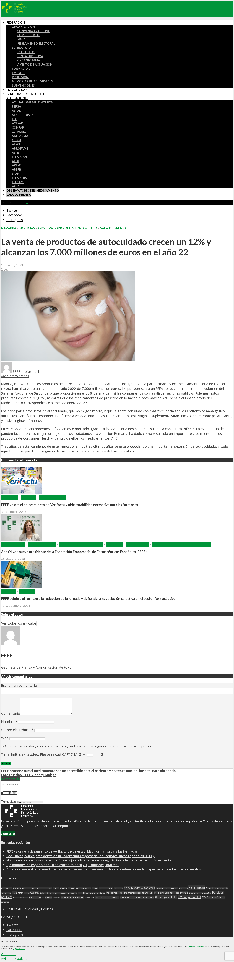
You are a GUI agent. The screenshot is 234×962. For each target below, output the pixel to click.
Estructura (21, 48)
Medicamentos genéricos (166, 892)
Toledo (87, 897)
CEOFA (16, 140)
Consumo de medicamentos (167, 888)
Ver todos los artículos (18, 623)
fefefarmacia (30, 371)
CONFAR (18, 127)
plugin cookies (18, 948)
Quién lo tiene (35, 897)
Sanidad (48, 897)
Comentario (10, 713)
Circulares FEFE (42, 544)
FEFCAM (18, 182)
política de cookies (196, 946)
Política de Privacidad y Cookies (29, 909)
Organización (23, 27)
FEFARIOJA (19, 178)
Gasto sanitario (52, 893)
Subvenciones (23, 85)
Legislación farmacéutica (68, 893)
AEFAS (16, 110)
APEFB (16, 169)
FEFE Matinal (137, 544)
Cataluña (95, 888)
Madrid (81, 893)
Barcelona (71, 888)
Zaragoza (5, 902)
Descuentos (183, 888)
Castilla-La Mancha (83, 888)
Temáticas (9, 801)
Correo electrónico (17, 729)
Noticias (27, 228)
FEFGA (16, 106)
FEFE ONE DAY (16, 90)
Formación (21, 69)
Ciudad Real (118, 888)
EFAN (16, 173)
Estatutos (26, 52)
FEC (14, 119)
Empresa (18, 73)
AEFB (15, 152)
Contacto (8, 833)
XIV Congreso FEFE (190, 897)
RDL (43, 897)
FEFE (16, 371)
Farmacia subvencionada (217, 888)
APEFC (16, 165)
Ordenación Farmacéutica (200, 893)
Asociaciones (17, 98)
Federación (15, 22)
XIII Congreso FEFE (166, 897)
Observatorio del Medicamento (32, 190)
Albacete (56, 888)
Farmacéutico (6, 893)
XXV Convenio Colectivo (213, 897)
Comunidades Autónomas (139, 888)
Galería (34, 892)
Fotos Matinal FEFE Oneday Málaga (28, 775)
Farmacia (9, 497)
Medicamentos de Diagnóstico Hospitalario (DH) (129, 892)
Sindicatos (56, 897)
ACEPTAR (8, 953)
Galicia (43, 893)
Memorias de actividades (32, 81)
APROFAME (20, 148)
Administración (6, 888)
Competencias (28, 35)
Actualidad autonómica (32, 102)
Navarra (8, 228)
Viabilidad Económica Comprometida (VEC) (137, 897)
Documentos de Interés (81, 544)
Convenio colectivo (33, 31)
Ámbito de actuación (35, 64)
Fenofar (27, 893)
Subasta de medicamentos (72, 897)
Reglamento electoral (36, 43)
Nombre (9, 721)
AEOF (16, 161)
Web (4, 738)
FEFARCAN (19, 157)
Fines (21, 39)
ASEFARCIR (63, 888)
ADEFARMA (20, 136)
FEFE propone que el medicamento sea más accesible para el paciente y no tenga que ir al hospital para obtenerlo (88, 771)
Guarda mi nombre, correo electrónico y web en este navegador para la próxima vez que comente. (83, 746)
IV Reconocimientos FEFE (26, 94)
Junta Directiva (30, 56)
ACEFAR (17, 123)
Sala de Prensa (18, 194)
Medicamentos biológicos (94, 893)
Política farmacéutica (20, 897)
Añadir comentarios (15, 376)
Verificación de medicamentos (107, 897)
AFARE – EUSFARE (24, 115)
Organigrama (28, 60)
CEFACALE (19, 131)
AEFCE (16, 144)
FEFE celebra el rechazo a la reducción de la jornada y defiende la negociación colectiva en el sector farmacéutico (88, 598)
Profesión (20, 77)
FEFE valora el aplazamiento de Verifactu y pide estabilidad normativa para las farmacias (69, 505)
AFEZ (15, 186)
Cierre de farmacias (106, 888)
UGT (92, 897)
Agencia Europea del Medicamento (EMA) (37, 888)
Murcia (184, 892)
